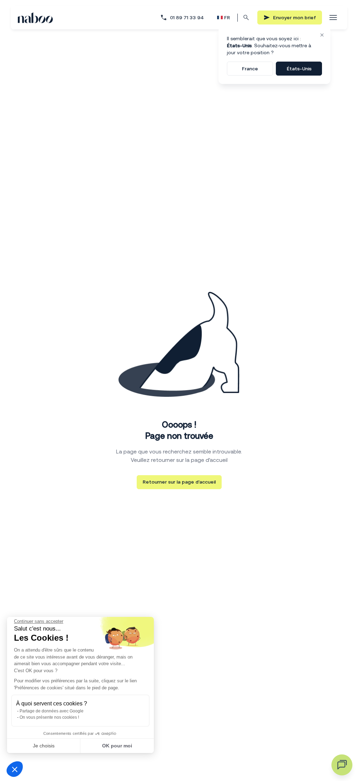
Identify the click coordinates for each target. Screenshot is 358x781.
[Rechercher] (246, 17)
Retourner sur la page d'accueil (179, 482)
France (250, 68)
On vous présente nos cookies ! (49, 717)
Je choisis (44, 745)
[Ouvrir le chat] (341, 764)
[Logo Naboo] (35, 17)
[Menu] (333, 17)
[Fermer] (322, 35)
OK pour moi (117, 745)
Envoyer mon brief (294, 17)
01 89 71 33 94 (187, 17)
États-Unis (299, 68)
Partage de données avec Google (52, 711)
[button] (14, 769)
